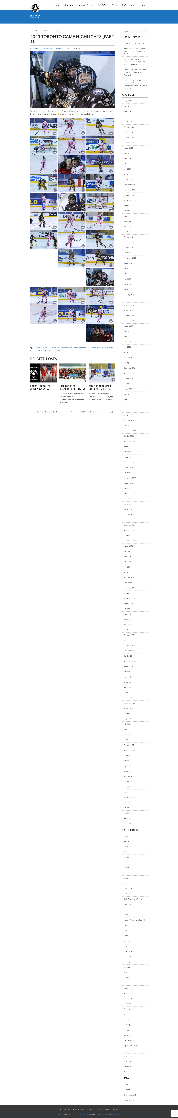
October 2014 (129, 755)
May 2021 (127, 405)
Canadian (82, 348)
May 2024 (127, 221)
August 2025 (128, 148)
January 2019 (128, 520)
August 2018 (128, 546)
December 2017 (129, 583)
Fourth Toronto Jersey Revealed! (40, 387)
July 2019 (127, 488)
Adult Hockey (43, 348)
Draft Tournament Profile (133, 899)
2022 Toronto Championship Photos (72, 387)
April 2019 (127, 504)
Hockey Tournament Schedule (135, 920)
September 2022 (130, 321)
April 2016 (127, 687)
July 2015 (127, 724)
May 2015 (127, 735)
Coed (88, 348)
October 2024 (129, 195)
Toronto (38, 31)
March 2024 (128, 232)
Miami (126, 972)
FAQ (107, 1109)
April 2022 (127, 347)
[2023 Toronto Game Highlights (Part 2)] (101, 371)
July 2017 (127, 609)
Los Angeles (128, 962)
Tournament (57, 350)
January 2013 (128, 792)
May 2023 (127, 279)
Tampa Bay (128, 1040)
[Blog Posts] (71, 412)
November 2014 (129, 750)
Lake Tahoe (128, 951)
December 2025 (129, 138)
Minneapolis (128, 978)
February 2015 (129, 745)
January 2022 (128, 363)
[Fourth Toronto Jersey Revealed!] (43, 371)
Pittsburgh (127, 1014)
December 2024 (130, 185)
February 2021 (129, 420)
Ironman (127, 925)
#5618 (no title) (66, 1109)
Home (57, 5)
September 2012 (130, 797)
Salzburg (127, 1025)
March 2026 (128, 122)
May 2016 (127, 682)
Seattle (126, 1030)
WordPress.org (129, 1100)
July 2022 (127, 331)
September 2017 (130, 598)
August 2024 (128, 206)
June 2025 (127, 158)
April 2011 (127, 818)
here (91, 114)
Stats (114, 5)
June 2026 (127, 111)
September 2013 (130, 782)
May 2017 (127, 619)
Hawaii (126, 915)
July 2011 (127, 808)
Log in (126, 1084)
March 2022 (128, 352)
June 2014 (127, 766)
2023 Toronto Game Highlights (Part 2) (100, 387)
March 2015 (128, 740)
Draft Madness (129, 894)
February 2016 (129, 698)
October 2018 (129, 536)
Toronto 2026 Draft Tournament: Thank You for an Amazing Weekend (135, 72)
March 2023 (128, 289)
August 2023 (128, 263)
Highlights (101, 5)
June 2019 (127, 494)
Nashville (127, 993)
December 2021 (129, 368)
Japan (126, 930)
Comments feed (130, 1095)
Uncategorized (129, 1056)
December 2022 (129, 305)
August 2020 (128, 446)
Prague (126, 1019)
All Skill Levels (53, 348)
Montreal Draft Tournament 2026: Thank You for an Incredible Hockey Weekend (135, 61)
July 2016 (127, 672)
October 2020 (129, 436)
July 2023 (127, 268)
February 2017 (129, 635)
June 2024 (127, 216)
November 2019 (129, 467)
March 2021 (128, 415)
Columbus (127, 873)
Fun (105, 348)
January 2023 (128, 300)
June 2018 (127, 556)
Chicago (127, 868)
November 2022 (129, 310)
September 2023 (130, 258)
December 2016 (129, 645)
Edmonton (128, 904)
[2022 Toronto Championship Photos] (72, 371)
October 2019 (129, 473)
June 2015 (127, 729)
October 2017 (129, 593)
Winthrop (127, 1072)
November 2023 (129, 247)
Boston (126, 852)
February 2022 (129, 357)
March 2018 (128, 572)
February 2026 (129, 127)
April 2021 (127, 410)
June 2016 (127, 677)
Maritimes (127, 967)
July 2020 (127, 452)
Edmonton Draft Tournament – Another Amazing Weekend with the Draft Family (135, 51)
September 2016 (130, 661)
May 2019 (127, 499)
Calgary (126, 857)
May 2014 (127, 771)
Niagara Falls (128, 999)
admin (35, 48)
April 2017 (127, 625)
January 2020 (128, 457)
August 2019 (128, 483)
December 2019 (129, 462)
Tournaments (80, 1109)
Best (70, 348)
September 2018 (130, 541)
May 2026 (127, 117)
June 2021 (127, 399)
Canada (75, 348)
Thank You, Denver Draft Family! (135, 43)
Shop (132, 5)
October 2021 (128, 378)
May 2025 (127, 164)
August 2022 (128, 326)
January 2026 (128, 132)
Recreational (41, 350)
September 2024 (130, 200)
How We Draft (85, 5)
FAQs (126, 909)
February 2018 (129, 577)
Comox (126, 878)
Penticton (127, 1004)
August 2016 (128, 666)
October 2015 (128, 714)
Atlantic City (128, 841)
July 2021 (127, 394)
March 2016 (128, 693)
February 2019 (129, 515)
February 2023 (129, 295)
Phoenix (127, 1009)
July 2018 (127, 551)
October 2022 (129, 316)
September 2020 (130, 441)
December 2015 (129, 703)
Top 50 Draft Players (131, 1046)
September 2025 (130, 143)
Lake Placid (128, 946)
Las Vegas (127, 957)
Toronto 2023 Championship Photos (47, 412)
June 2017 (127, 614)
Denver (126, 883)
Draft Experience (97, 348)
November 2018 (129, 530)
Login (142, 5)
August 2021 (128, 389)
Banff (126, 847)
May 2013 (127, 787)
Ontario (33, 350)
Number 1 (110, 348)
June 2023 (127, 274)
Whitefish (127, 1067)
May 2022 (127, 342)
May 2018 (127, 562)
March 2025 (128, 174)
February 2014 (129, 776)
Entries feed (128, 1090)
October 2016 (128, 656)
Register (68, 5)
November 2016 (129, 651)
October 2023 (129, 253)
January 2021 (128, 426)
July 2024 (127, 211)
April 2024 (127, 227)
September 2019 (130, 478)
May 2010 (127, 824)
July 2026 (127, 106)
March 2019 (128, 509)
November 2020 (130, 431)
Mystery (127, 988)
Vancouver (127, 1061)
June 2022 (127, 337)
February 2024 (129, 237)
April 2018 (127, 567)
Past (91, 1109)
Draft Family (128, 889)
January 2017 (128, 640)
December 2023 (129, 242)
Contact (114, 1109)
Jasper (126, 936)
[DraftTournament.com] (35, 8)
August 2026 (128, 101)
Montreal (127, 983)
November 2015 (129, 708)
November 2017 (129, 588)
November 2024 (130, 190)
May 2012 (127, 803)
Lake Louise (128, 941)
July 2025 (127, 153)
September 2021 (130, 384)
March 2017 (128, 630)
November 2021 (129, 373)
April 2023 (127, 284)
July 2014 (127, 761)
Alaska (126, 836)
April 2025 (127, 169)
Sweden (127, 1035)
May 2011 (127, 813)
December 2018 (129, 525)
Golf (123, 5)
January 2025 (128, 179)
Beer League (63, 348)
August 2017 (128, 604)
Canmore (127, 862)
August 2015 (128, 719)
